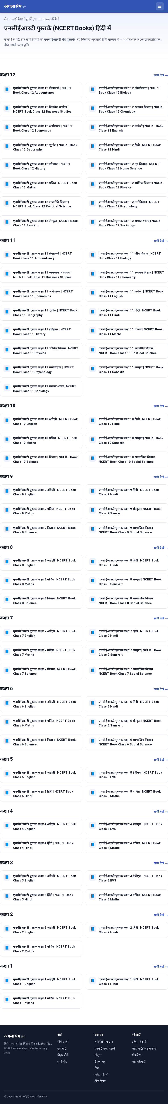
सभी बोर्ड (62, 1061)
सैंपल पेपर (100, 1061)
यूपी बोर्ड (61, 1048)
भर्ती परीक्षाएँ (138, 1061)
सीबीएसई (62, 1041)
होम (6, 19)
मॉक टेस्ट (136, 1055)
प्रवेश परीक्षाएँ (139, 1041)
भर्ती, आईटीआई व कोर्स (144, 1048)
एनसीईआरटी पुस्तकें (105, 1048)
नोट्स (97, 1055)
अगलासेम (15, 6)
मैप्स (97, 1068)
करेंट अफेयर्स (101, 1074)
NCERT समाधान (104, 1041)
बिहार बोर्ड (62, 1055)
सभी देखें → (161, 75)
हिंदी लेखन (100, 1081)
